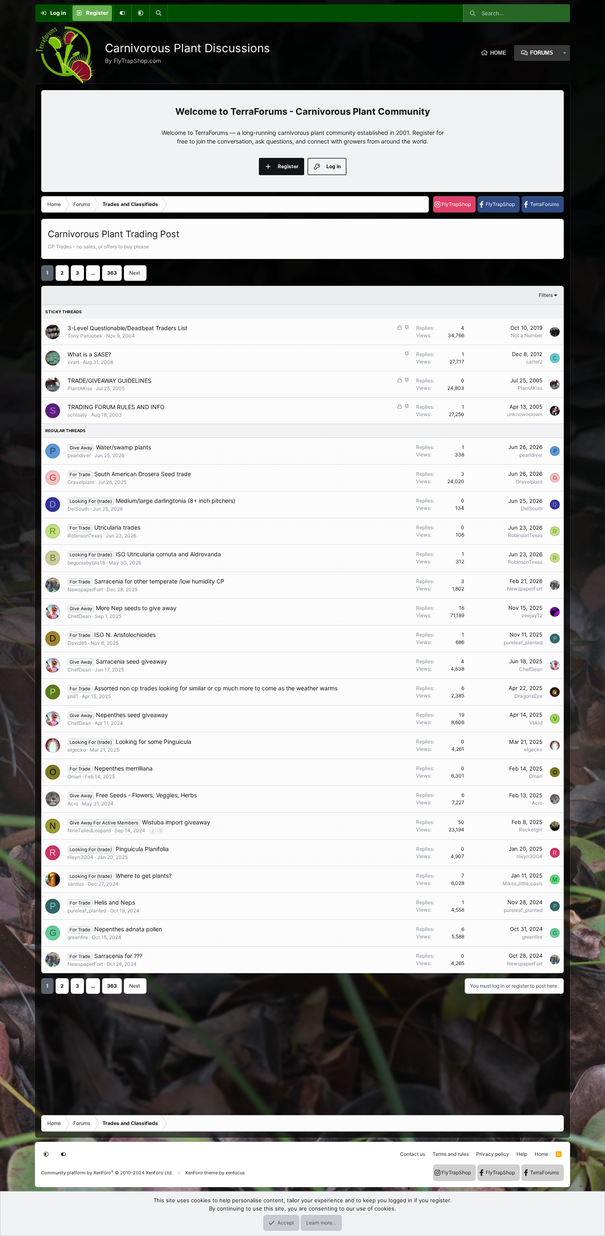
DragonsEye (528, 696)
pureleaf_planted (523, 642)
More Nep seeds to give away (136, 607)
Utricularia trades (117, 527)
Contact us (412, 1154)
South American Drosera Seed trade (142, 473)
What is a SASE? (89, 354)
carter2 (534, 362)
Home (498, 53)
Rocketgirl (530, 829)
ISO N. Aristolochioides (125, 634)
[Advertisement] (288, 1051)
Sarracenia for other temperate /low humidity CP (159, 581)
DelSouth (78, 509)
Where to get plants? (144, 875)
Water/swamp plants (123, 447)
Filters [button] (546, 295)
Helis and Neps (114, 902)
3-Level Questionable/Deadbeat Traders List (127, 327)
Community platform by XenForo (107, 1173)
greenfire (77, 937)
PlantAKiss (79, 388)
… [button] (93, 273)
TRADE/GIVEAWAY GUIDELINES (109, 380)
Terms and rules (451, 1154)
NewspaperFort (85, 589)
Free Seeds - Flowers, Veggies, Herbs (146, 795)
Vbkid (535, 723)
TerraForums (544, 204)
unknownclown (524, 414)
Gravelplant (80, 482)
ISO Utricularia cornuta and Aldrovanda (168, 554)
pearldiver (79, 455)
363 (112, 273)
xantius (75, 884)
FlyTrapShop (456, 204)
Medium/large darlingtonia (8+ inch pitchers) (175, 500)
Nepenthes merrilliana (123, 768)
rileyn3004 (80, 857)
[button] (140, 13)
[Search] (158, 13)
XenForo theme (201, 1173)
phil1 (72, 696)
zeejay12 (531, 615)
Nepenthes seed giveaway (132, 714)
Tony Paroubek (84, 336)
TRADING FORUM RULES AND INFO (116, 406)
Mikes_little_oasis (522, 883)
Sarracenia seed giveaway (131, 661)
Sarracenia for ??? (118, 955)
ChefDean (79, 616)
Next (134, 273)
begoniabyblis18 (86, 563)
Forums (541, 53)
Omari (74, 776)
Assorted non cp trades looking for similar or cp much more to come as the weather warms (215, 688)
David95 (77, 643)
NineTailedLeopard (89, 830)
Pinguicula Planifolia (142, 848)
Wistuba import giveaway (176, 822)
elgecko (76, 750)
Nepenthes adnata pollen (128, 929)
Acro (72, 804)
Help (522, 1154)
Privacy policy (492, 1154)
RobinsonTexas (84, 535)
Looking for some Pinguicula (153, 741)
